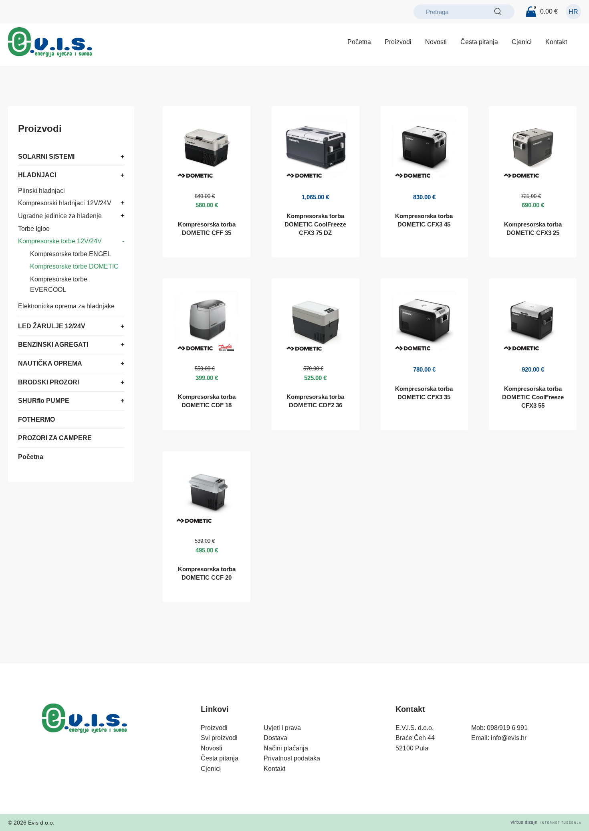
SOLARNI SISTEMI (46, 156)
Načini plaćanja (286, 748)
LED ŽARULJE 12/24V (51, 326)
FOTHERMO (36, 419)
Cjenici (522, 41)
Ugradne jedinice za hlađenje (60, 215)
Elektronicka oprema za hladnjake (66, 306)
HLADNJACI (37, 175)
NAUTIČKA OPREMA (50, 363)
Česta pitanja (479, 41)
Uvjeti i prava (282, 727)
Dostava (275, 737)
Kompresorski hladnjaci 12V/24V (64, 203)
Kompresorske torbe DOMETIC (74, 266)
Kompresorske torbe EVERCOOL (58, 284)
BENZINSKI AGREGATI (53, 345)
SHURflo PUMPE (43, 400)
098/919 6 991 (507, 727)
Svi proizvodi (219, 737)
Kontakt (556, 41)
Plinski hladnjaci (41, 190)
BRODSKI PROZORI (48, 382)
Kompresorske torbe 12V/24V (60, 241)
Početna (359, 41)
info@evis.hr (508, 737)
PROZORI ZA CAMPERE (55, 438)
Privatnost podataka (292, 758)
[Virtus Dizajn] (545, 822)
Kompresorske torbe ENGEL (70, 254)
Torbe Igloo (34, 228)
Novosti (436, 41)
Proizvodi (398, 41)
